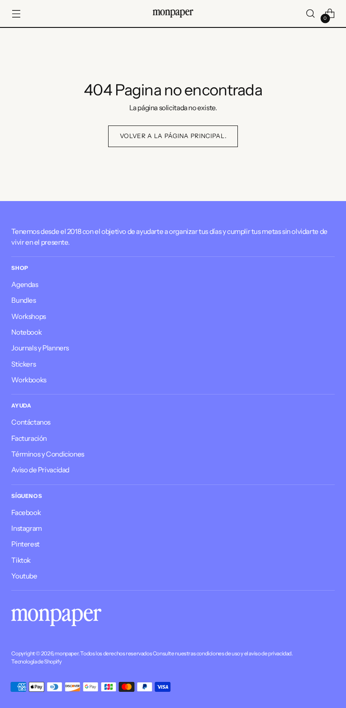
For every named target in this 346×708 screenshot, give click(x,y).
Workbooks (28, 380)
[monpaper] (173, 13)
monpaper (66, 653)
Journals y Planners (40, 348)
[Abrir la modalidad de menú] (16, 13)
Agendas (24, 284)
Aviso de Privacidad (40, 470)
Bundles (23, 300)
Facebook (26, 512)
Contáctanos (30, 422)
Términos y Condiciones (47, 454)
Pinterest (25, 544)
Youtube (24, 576)
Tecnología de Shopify (36, 661)
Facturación (29, 438)
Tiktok (21, 560)
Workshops (28, 316)
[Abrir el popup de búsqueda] (310, 13)
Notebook (26, 332)
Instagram (26, 528)
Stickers (23, 364)
